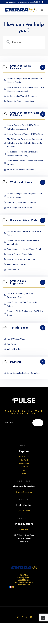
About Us (24, 466)
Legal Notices (24, 580)
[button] (34, 2)
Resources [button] (12, 2)
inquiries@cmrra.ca (24, 492)
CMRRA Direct (22, 2)
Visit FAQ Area (24, 510)
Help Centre (32, 2)
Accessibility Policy (24, 582)
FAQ (6, 2)
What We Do (24, 456)
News (24, 470)
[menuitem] (6, 2)
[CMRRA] (20, 10)
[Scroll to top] (43, 618)
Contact (24, 473)
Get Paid (24, 460)
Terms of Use (24, 584)
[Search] (34, 9)
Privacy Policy (24, 577)
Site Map (24, 575)
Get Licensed (24, 463)
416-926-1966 (24, 529)
